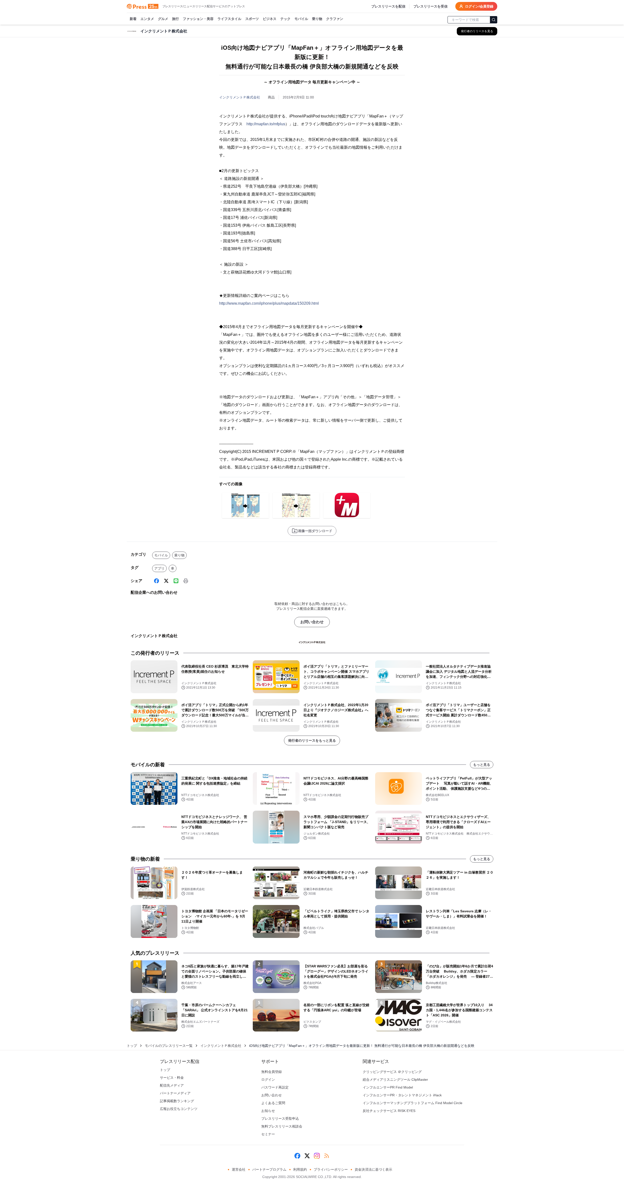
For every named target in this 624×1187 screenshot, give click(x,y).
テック (285, 19)
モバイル (301, 19)
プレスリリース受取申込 (280, 1118)
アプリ (159, 568)
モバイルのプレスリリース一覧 (169, 1046)
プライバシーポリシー (331, 1169)
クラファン (334, 19)
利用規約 (300, 1169)
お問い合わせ (312, 622)
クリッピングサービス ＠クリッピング (392, 1072)
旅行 (175, 19)
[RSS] (327, 1156)
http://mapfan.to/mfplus (265, 124)
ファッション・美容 (198, 19)
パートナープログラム (269, 1169)
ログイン (268, 1079)
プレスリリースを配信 (388, 6)
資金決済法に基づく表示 (373, 1169)
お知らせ (268, 1111)
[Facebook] (156, 580)
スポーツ (252, 19)
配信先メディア (172, 1085)
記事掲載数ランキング (177, 1101)
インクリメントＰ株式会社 (239, 97)
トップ (132, 1046)
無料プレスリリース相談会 (281, 1126)
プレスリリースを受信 (430, 6)
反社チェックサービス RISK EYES (389, 1111)
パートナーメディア (175, 1093)
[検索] (493, 19)
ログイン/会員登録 (479, 6)
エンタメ (147, 19)
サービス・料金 (172, 1078)
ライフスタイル (229, 19)
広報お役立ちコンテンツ (178, 1109)
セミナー (268, 1134)
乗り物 (317, 19)
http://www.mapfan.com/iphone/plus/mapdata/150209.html (269, 303)
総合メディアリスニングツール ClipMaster (395, 1079)
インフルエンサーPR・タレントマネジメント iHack (402, 1095)
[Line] (176, 580)
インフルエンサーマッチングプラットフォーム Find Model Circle (412, 1103)
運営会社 (238, 1169)
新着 (133, 19)
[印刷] (185, 580)
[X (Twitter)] (166, 580)
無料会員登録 (271, 1072)
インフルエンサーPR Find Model (388, 1087)
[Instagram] (317, 1156)
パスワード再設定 (275, 1087)
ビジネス (269, 19)
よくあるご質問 (273, 1103)
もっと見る (481, 765)
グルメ (163, 19)
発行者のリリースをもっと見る (312, 740)
